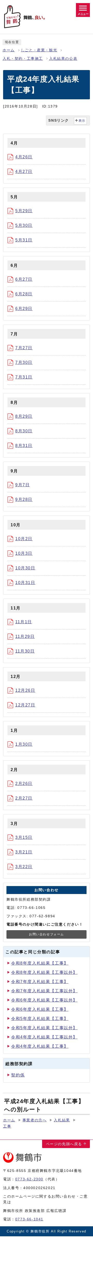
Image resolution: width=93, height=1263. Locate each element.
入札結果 (62, 1120)
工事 (7, 1126)
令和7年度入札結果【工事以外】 (44, 991)
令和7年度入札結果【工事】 (39, 981)
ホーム (9, 50)
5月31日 (24, 240)
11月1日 (23, 622)
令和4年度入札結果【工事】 (39, 1046)
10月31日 (25, 582)
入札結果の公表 (63, 59)
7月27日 (24, 348)
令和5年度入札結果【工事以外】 (44, 1028)
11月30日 (25, 651)
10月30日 (25, 568)
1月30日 (24, 744)
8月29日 (24, 416)
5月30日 (24, 225)
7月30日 (24, 362)
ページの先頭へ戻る (64, 1144)
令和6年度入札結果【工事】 (39, 1009)
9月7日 (22, 485)
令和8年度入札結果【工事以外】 (44, 972)
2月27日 (24, 798)
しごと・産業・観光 (39, 50)
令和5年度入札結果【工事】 (39, 1018)
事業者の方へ (34, 1120)
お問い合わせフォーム (46, 934)
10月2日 (24, 539)
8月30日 (24, 431)
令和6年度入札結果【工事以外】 (44, 1000)
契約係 (18, 1075)
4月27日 (24, 171)
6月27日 (24, 279)
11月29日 (25, 636)
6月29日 (24, 308)
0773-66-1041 (29, 1219)
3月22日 (24, 866)
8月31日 (24, 445)
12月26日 (25, 690)
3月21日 (24, 852)
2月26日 (24, 783)
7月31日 (24, 377)
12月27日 (25, 705)
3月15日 (24, 837)
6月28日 (24, 294)
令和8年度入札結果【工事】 (39, 963)
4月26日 (24, 157)
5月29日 (24, 211)
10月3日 (24, 553)
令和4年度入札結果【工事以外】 (44, 1037)
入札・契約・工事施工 (23, 59)
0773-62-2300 (29, 1179)
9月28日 (24, 499)
